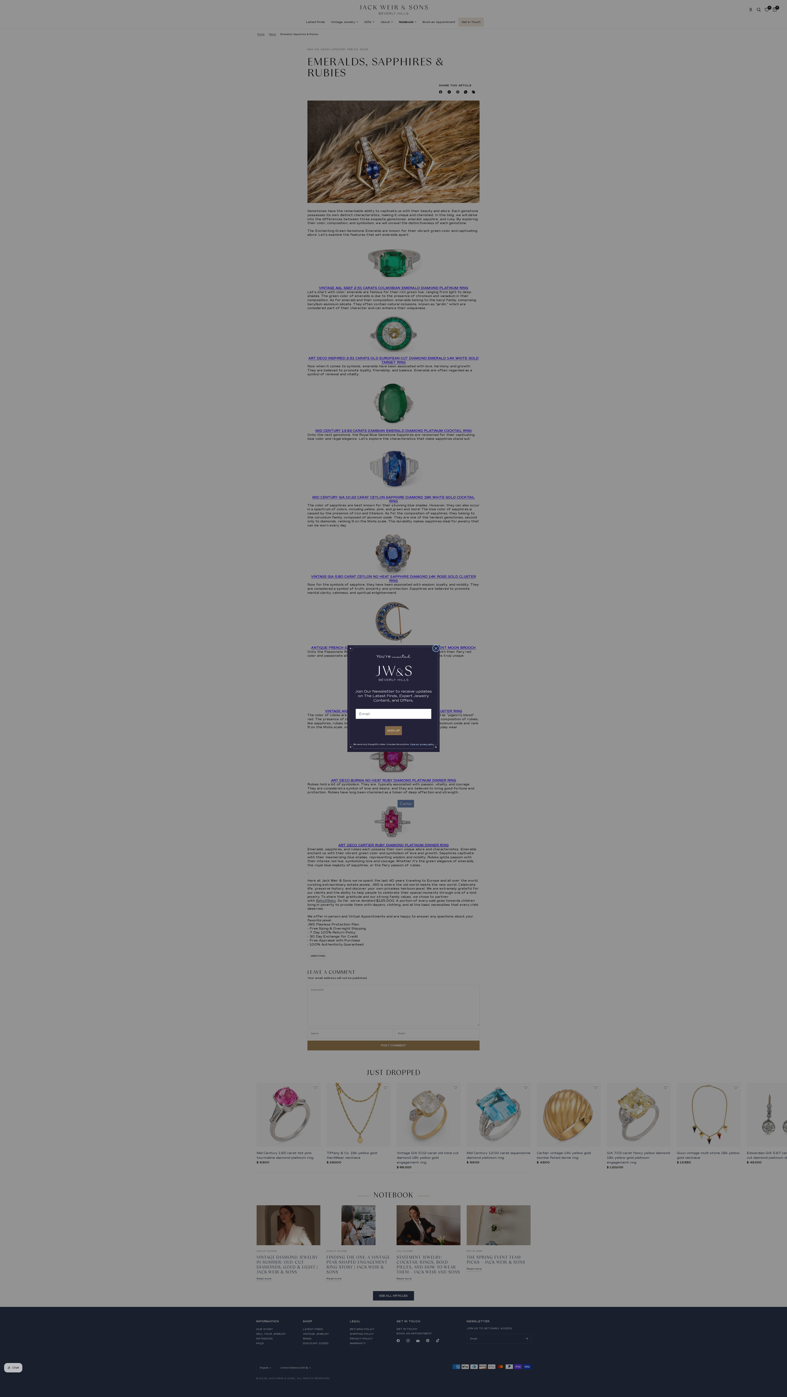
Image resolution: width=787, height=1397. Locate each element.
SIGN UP (393, 730)
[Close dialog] (436, 648)
